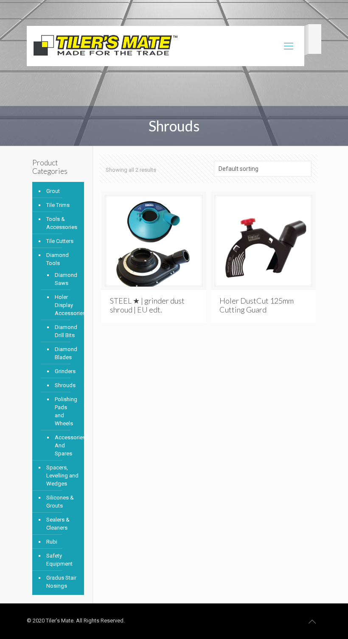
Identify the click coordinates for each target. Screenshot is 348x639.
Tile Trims (58, 205)
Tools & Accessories (61, 223)
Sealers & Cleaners (58, 523)
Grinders (65, 371)
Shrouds (65, 385)
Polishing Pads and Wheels (65, 411)
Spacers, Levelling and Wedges (62, 475)
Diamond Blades (65, 353)
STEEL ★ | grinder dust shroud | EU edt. (147, 305)
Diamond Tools (57, 259)
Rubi (51, 542)
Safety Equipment (59, 559)
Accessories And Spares (65, 445)
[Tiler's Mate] (105, 47)
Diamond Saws (65, 279)
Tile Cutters (59, 241)
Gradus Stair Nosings (61, 582)
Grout (53, 191)
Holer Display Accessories (65, 305)
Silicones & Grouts (60, 501)
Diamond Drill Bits (65, 331)
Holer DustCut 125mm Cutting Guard (256, 305)
